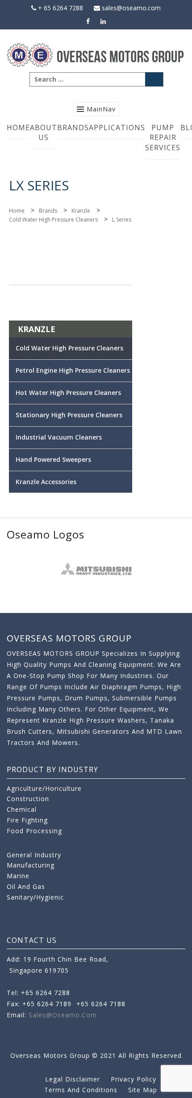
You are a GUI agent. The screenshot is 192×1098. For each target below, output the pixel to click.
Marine (18, 876)
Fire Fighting (27, 820)
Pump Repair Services (162, 138)
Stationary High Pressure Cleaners (69, 415)
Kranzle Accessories (46, 481)
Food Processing (34, 831)
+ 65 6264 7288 (59, 8)
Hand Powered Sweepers (53, 459)
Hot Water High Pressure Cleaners (68, 392)
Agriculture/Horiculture (44, 788)
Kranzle (80, 210)
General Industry (34, 855)
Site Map (142, 1090)
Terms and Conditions (80, 1090)
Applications (117, 127)
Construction (28, 798)
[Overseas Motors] (96, 54)
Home (18, 127)
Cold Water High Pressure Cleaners (53, 219)
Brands (73, 127)
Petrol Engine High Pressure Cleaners (73, 370)
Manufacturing (30, 865)
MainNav (101, 109)
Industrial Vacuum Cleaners (59, 437)
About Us (43, 133)
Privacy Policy (133, 1079)
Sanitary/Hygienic (35, 897)
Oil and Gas (26, 886)
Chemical (22, 809)
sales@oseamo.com (130, 8)
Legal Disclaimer (72, 1079)
